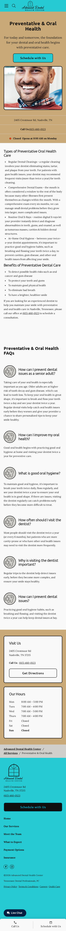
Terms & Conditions (28, 886)
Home (7, 818)
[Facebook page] (6, 867)
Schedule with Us (33, 58)
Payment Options (14, 849)
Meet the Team (12, 834)
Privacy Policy (10, 886)
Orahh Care (54, 886)
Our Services (11, 826)
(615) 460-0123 (37, 129)
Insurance (10, 857)
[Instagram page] (12, 867)
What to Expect (13, 841)
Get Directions (33, 673)
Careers (43, 886)
